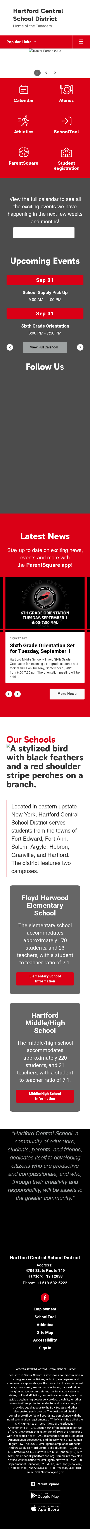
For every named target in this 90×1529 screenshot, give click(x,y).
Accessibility (45, 1340)
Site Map (45, 1332)
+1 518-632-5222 (52, 1283)
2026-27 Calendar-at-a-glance (44, 232)
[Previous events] (10, 347)
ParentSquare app (48, 564)
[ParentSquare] (45, 1484)
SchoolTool (45, 1317)
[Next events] (80, 347)
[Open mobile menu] (81, 42)
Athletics (45, 1324)
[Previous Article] (8, 694)
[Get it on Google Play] (45, 1495)
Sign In (45, 1348)
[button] (21, 42)
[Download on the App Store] (45, 1508)
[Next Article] (17, 694)
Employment (45, 1309)
